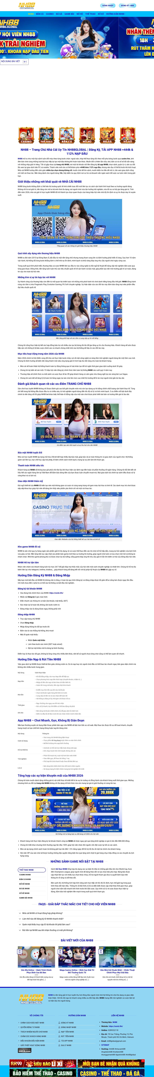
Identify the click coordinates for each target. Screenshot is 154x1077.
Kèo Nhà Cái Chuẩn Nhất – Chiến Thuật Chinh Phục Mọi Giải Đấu (117, 971)
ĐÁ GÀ (59, 14)
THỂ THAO (90, 14)
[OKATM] (111, 1063)
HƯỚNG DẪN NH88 (115, 14)
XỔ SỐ (101, 14)
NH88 (30, 14)
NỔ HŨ (80, 14)
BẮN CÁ (40, 14)
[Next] (148, 38)
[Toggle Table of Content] (23, 62)
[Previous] (6, 38)
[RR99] (42, 1063)
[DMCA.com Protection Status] (24, 1050)
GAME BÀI (69, 14)
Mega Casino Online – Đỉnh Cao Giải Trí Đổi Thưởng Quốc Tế (77, 971)
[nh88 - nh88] (29, 5)
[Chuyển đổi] (20, 913)
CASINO (50, 14)
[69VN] (42, 1073)
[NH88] (111, 1073)
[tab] (32, 870)
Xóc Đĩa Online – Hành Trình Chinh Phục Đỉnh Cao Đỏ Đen (36, 971)
